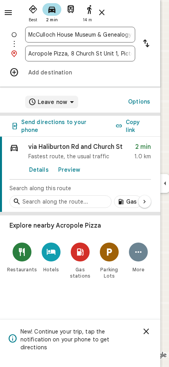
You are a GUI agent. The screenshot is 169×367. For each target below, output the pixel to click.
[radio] (33, 12)
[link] (80, 174)
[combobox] (80, 35)
